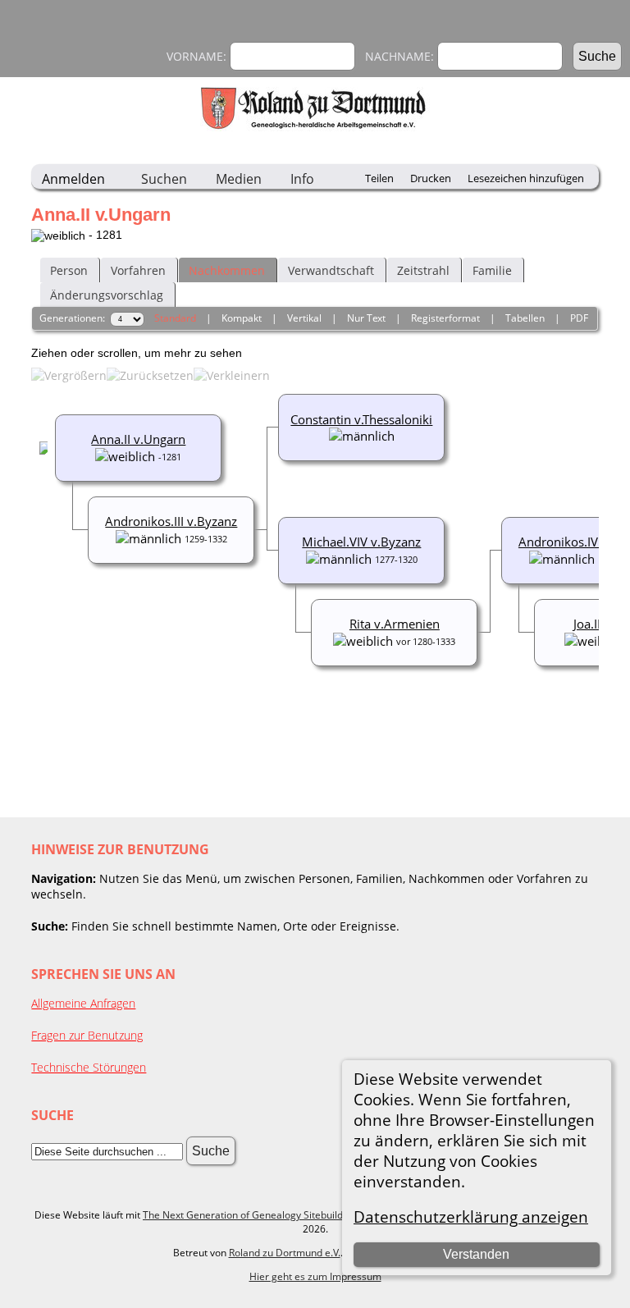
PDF (579, 318)
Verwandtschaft (331, 270)
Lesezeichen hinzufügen (526, 178)
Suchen (164, 179)
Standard (175, 318)
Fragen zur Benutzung (87, 1035)
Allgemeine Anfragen (83, 1003)
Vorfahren (138, 270)
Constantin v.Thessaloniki (361, 419)
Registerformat (445, 318)
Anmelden (73, 179)
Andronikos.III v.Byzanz (171, 521)
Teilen (379, 178)
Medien (239, 179)
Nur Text (366, 318)
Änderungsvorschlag (106, 295)
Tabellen (525, 318)
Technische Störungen (88, 1067)
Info (302, 179)
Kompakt (241, 318)
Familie (492, 270)
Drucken (430, 178)
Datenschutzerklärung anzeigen (471, 1216)
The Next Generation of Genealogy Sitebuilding (250, 1215)
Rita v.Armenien (394, 623)
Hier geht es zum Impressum (315, 1276)
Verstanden (476, 1254)
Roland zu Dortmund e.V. (284, 1253)
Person (69, 270)
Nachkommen (227, 270)
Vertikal (304, 318)
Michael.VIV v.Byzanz (361, 541)
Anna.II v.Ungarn (138, 439)
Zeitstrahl (423, 270)
